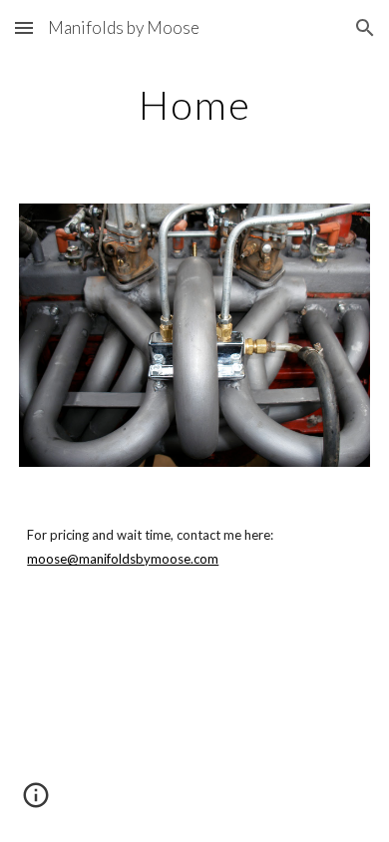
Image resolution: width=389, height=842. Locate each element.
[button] (24, 27)
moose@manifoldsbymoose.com (122, 559)
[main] (194, 105)
